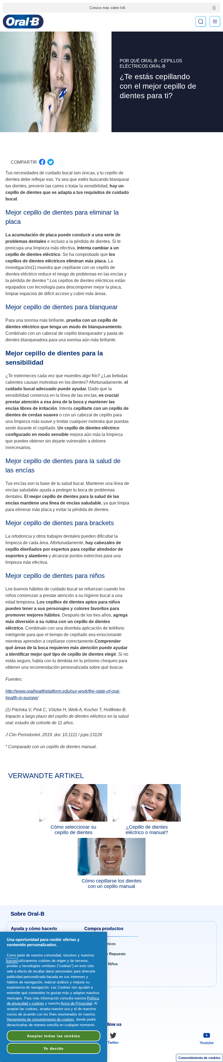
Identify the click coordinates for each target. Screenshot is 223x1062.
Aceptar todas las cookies (53, 1036)
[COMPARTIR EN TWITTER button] (50, 162)
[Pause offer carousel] (214, 8)
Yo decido (54, 1048)
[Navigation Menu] (214, 21)
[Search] (200, 21)
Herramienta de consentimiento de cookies (40, 1019)
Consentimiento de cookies (199, 1058)
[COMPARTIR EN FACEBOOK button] (42, 162)
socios (12, 961)
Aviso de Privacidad (76, 1003)
